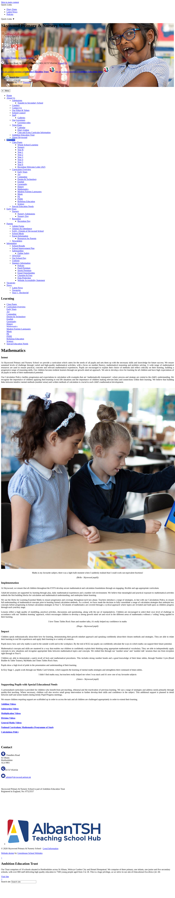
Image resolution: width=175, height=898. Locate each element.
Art (19, 174)
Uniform (15, 260)
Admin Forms (18, 226)
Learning (11, 140)
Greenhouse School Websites (30, 853)
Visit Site (5, 876)
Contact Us (17, 108)
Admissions (17, 100)
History (21, 187)
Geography (22, 184)
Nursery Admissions (26, 214)
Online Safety (23, 253)
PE (19, 196)
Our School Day (19, 258)
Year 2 (20, 154)
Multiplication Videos (11, 713)
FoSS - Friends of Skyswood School (28, 231)
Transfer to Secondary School (30, 103)
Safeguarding (18, 251)
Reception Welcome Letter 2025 (31, 167)
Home (9, 95)
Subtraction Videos (10, 709)
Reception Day (24, 221)
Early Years (22, 172)
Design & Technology (27, 179)
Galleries (21, 118)
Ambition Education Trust (23, 135)
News (9, 285)
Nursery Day (23, 216)
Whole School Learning (28, 145)
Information (12, 243)
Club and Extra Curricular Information (34, 132)
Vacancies (11, 283)
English (21, 182)
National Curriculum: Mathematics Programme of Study (27, 727)
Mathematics (23, 189)
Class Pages (17, 142)
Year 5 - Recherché (20, 292)
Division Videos (8, 718)
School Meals (18, 233)
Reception (16, 219)
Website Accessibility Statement (31, 280)
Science (21, 204)
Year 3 (20, 157)
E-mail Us (62, 63)
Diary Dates (12, 9)
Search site (5, 881)
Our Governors (18, 120)
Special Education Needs (23, 206)
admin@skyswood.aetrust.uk (18, 777)
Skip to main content (10, 2)
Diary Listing (23, 130)
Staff (14, 115)
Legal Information (50, 848)
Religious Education (26, 201)
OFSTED (16, 256)
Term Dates (17, 125)
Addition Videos (8, 704)
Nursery (21, 147)
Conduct (15, 105)
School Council (18, 113)
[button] (8, 76)
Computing (22, 177)
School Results (18, 246)
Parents (10, 223)
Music (20, 194)
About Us (11, 98)
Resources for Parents (27, 238)
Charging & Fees (25, 275)
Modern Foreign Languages (30, 191)
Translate (27, 82)
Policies (10, 14)
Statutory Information (21, 263)
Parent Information (20, 236)
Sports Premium (24, 270)
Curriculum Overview (21, 169)
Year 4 (20, 159)
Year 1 (20, 152)
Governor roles (24, 122)
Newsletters (17, 241)
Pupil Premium (24, 268)
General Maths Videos (11, 723)
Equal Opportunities (26, 273)
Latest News (12, 12)
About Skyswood (19, 137)
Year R (21, 150)
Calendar (21, 127)
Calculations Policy (10, 732)
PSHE (20, 199)
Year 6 (20, 164)
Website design (7, 853)
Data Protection (24, 278)
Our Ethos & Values (20, 110)
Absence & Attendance (22, 228)
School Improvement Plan (23, 248)
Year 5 (20, 162)
